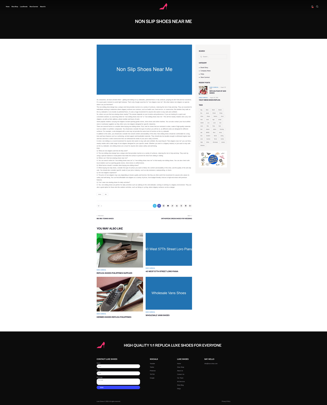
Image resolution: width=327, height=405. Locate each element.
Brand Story (204, 67)
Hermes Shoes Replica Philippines (114, 317)
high (213, 119)
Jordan (219, 119)
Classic (208, 116)
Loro (208, 123)
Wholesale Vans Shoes (157, 315)
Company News (206, 71)
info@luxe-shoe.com (210, 363)
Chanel (214, 113)
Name (98, 363)
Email (98, 370)
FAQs (202, 74)
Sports (215, 135)
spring (222, 135)
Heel (201, 119)
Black (207, 110)
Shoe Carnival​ (205, 77)
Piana (213, 126)
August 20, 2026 (214, 97)
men (220, 123)
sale (201, 132)
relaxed (207, 129)
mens (201, 126)
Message (99, 377)
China (201, 116)
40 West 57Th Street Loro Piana (162, 271)
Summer (208, 139)
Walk (201, 142)
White (207, 142)
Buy (201, 113)
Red (201, 129)
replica (214, 129)
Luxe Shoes (100, 401)
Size (201, 135)
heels (207, 119)
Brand (213, 110)
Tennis (215, 139)
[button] (99, 206)
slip (106, 194)
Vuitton (222, 139)
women (223, 142)
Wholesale (215, 142)
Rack (220, 126)
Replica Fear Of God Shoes (217, 92)
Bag (201, 110)
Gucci (222, 116)
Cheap (220, 113)
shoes (99, 194)
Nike (208, 126)
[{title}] (155, 206)
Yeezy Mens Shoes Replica (209, 100)
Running (222, 129)
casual (207, 113)
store (201, 139)
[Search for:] (213, 56)
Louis (214, 123)
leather (202, 123)
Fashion (215, 116)
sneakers (208, 135)
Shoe (214, 132)
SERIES (207, 132)
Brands (220, 110)
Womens (202, 145)
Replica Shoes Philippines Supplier (114, 273)
